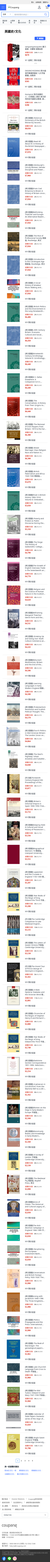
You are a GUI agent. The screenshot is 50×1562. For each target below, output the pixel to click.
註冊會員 (38, 2)
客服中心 (45, 2)
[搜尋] (45, 14)
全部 (4, 14)
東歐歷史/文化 (24, 1470)
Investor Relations (18, 1498)
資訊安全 (15, 1505)
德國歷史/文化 (36, 1470)
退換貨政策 (6, 1502)
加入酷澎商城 (6, 1509)
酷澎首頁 (5, 22)
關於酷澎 (5, 1498)
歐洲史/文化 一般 (10, 1470)
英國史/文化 (43, 22)
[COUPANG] (9, 1526)
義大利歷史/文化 (22, 1474)
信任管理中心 (18, 1502)
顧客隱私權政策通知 (33, 1502)
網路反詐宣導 (19, 1509)
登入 (32, 2)
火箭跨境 (12, 22)
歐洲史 (35, 22)
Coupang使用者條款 (35, 1498)
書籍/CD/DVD (22, 22)
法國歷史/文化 (9, 1474)
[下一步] (37, 1461)
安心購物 (5, 1505)
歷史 (29, 22)
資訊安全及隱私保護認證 (30, 1505)
